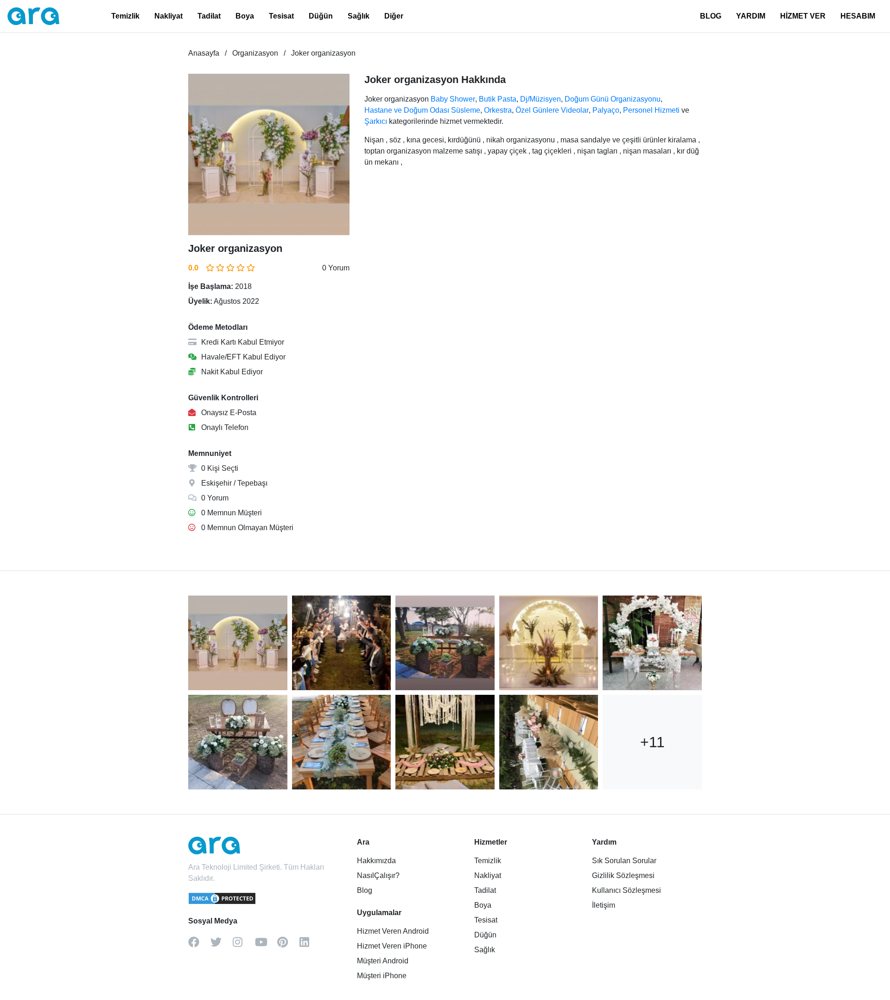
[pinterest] (288, 945)
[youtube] (266, 945)
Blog (364, 890)
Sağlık (358, 16)
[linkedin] (310, 945)
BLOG (710, 16)
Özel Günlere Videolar (552, 110)
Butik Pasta (497, 99)
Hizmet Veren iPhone (392, 946)
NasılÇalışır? (378, 875)
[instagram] (244, 945)
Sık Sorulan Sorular (624, 861)
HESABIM (857, 16)
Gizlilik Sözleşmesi (623, 875)
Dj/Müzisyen (540, 99)
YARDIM (750, 16)
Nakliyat (168, 16)
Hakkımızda (376, 861)
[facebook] (199, 945)
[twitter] (221, 945)
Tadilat (209, 16)
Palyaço (605, 110)
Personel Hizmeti (651, 110)
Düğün (321, 16)
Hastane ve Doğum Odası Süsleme (422, 110)
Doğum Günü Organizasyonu (613, 99)
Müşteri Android (382, 961)
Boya (244, 16)
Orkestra (498, 110)
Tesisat (281, 16)
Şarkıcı (375, 121)
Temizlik (125, 16)
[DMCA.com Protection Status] (222, 902)
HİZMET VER (803, 16)
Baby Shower (453, 99)
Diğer (393, 16)
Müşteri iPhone (382, 976)
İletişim (603, 905)
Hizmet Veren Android (393, 931)
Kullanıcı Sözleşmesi (626, 890)
